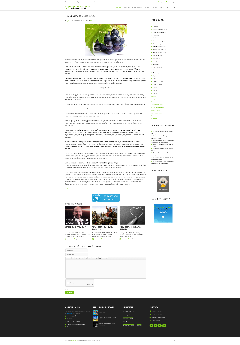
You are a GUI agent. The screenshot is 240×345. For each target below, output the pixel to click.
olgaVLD (68, 20)
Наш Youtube (94, 2)
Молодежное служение (159, 49)
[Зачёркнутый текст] (76, 258)
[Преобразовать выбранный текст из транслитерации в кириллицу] (103, 258)
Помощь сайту (69, 2)
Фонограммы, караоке (159, 70)
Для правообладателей (73, 321)
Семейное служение (159, 44)
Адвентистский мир (128, 311)
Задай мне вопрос (82, 2)
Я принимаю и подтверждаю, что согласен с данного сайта (101, 290)
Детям (169, 7)
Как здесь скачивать (78, 189)
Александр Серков (128, 318)
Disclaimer (154, 118)
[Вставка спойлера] (106, 258)
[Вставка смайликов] (89, 258)
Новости (147, 7)
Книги (162, 7)
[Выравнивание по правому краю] (86, 258)
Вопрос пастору (157, 55)
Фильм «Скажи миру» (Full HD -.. (108, 317)
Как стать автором (156, 113)
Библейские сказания (129, 322)
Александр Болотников (129, 315)
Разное (155, 93)
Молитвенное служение (159, 46)
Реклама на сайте (72, 316)
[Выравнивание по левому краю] (79, 258)
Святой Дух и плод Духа (75, 227)
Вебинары (156, 64)
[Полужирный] (67, 258)
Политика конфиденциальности (76, 327)
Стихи (154, 78)
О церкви (127, 7)
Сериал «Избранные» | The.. (107, 323)
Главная (155, 26)
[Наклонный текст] (70, 258)
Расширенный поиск (157, 102)
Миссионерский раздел (159, 41)
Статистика (70, 319)
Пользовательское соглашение (76, 324)
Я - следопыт (156, 58)
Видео (155, 7)
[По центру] (82, 258)
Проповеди (156, 35)
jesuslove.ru (70, 313)
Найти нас (154, 116)
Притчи (155, 87)
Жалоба (68, 189)
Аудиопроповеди (157, 67)
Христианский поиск (157, 104)
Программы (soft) (158, 81)
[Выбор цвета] (93, 258)
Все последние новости (157, 107)
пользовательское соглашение (83, 290)
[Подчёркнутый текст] (73, 258)
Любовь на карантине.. (105, 311)
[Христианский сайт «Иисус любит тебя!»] (77, 7)
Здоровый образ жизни (159, 52)
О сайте (118, 7)
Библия (139, 325)
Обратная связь (156, 321)
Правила (153, 96)
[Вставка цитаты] (100, 258)
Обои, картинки (157, 84)
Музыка (155, 76)
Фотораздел (156, 73)
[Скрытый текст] (97, 258)
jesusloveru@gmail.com (158, 317)
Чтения (155, 61)
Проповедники (137, 7)
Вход (161, 2)
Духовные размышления (160, 29)
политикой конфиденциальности (119, 290)
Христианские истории (159, 32)
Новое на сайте (155, 110)
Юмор (155, 90)
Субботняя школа (94, 20)
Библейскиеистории (128, 325)
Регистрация (171, 2)
